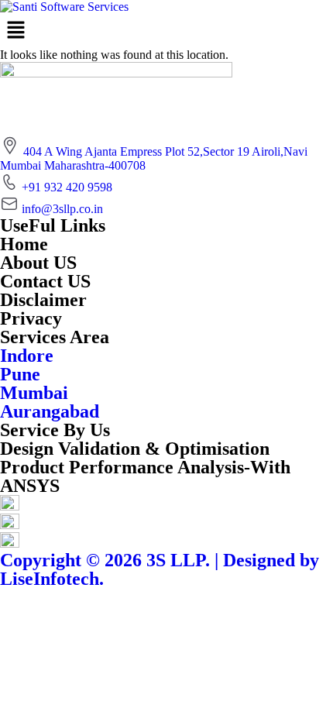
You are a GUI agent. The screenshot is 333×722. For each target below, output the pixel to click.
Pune (20, 374)
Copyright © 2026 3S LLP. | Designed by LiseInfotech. (159, 569)
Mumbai (34, 393)
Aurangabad (49, 411)
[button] (166, 31)
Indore (26, 356)
